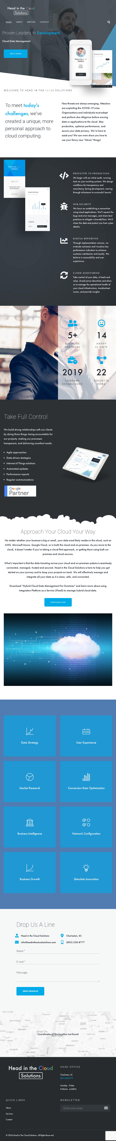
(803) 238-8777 (75, 942)
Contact (44, 22)
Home (9, 22)
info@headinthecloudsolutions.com (38, 942)
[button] (15, 53)
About (19, 22)
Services (31, 22)
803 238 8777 (66, 1078)
